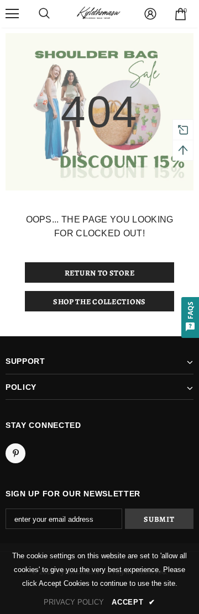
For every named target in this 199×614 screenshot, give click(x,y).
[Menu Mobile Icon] (12, 13)
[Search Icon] (44, 13)
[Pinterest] (15, 453)
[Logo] (98, 14)
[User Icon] (150, 14)
